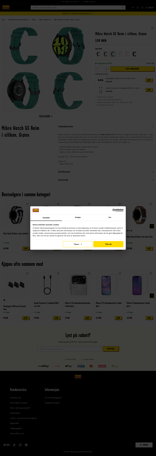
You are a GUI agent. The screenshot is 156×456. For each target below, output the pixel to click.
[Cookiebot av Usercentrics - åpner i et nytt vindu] (114, 210)
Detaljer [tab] (78, 217)
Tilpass (76, 244)
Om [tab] (109, 217)
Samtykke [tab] (46, 218)
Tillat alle (108, 244)
